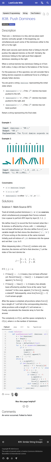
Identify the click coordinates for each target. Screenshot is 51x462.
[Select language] (42, 2)
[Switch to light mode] (36, 2)
